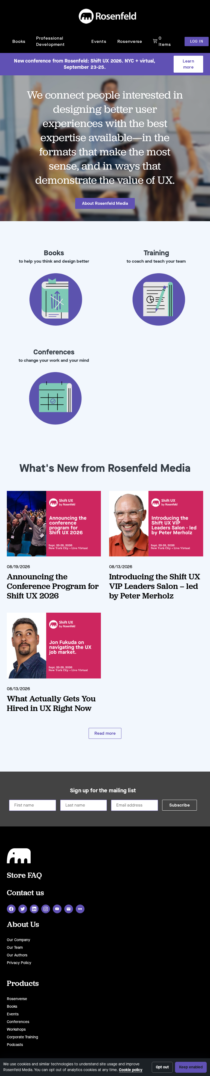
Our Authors (17, 955)
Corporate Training (22, 1037)
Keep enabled (191, 1067)
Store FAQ (24, 875)
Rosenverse (129, 41)
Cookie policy (130, 1069)
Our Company (18, 939)
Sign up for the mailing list (103, 790)
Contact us (25, 892)
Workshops (16, 1029)
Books (18, 41)
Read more (105, 733)
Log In (196, 41)
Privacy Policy (19, 962)
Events (98, 41)
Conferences (18, 1021)
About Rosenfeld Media (105, 203)
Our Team (15, 947)
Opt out (162, 1067)
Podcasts (15, 1044)
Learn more (188, 64)
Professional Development (50, 41)
